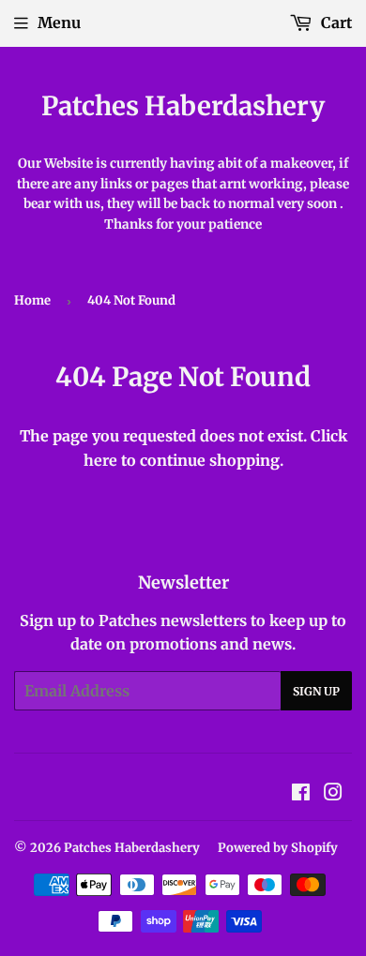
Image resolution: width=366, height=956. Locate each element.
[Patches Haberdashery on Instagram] (333, 793)
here (100, 460)
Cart (334, 22)
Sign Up (316, 691)
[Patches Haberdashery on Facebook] (301, 793)
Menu (59, 22)
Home (32, 300)
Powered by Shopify (278, 848)
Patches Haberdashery (183, 106)
